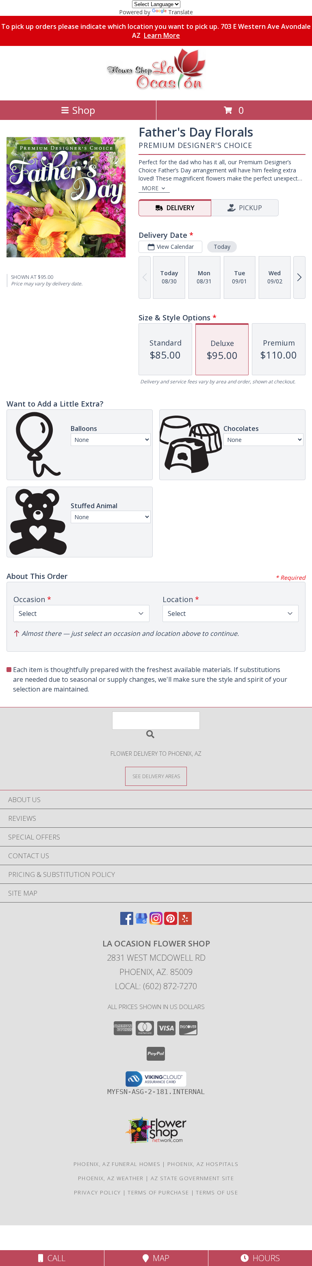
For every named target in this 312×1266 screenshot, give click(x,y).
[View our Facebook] (126, 922)
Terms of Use (217, 1192)
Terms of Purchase (158, 1192)
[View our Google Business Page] (141, 922)
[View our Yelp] (185, 922)
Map (159, 1258)
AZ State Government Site (192, 1178)
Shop (83, 110)
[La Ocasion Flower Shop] (156, 88)
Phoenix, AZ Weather (111, 1178)
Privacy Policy (97, 1192)
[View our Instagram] (156, 922)
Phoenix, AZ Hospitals (202, 1164)
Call (54, 1258)
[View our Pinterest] (170, 922)
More (150, 188)
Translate (180, 12)
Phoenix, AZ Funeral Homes (117, 1164)
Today (222, 246)
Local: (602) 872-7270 (156, 986)
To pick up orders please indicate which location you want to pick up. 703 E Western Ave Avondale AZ (156, 31)
